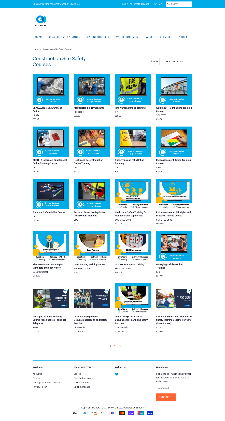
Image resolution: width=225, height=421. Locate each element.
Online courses (81, 382)
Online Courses (98, 37)
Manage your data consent (46, 382)
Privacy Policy (40, 387)
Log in (125, 4)
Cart (160, 4)
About (183, 37)
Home (39, 37)
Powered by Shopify (133, 407)
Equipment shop (82, 387)
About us (37, 373)
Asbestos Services (159, 37)
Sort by (154, 61)
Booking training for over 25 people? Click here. (56, 4)
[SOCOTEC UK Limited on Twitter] (117, 374)
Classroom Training (64, 37)
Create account (141, 4)
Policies (36, 378)
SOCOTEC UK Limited (111, 407)
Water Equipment (128, 37)
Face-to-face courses (84, 378)
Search (77, 373)
